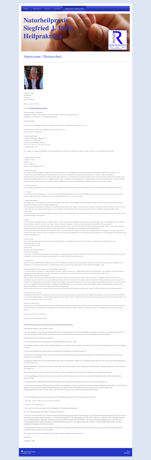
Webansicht (127, 453)
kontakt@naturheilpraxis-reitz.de (38, 108)
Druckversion (27, 451)
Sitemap (33, 451)
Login (128, 451)
